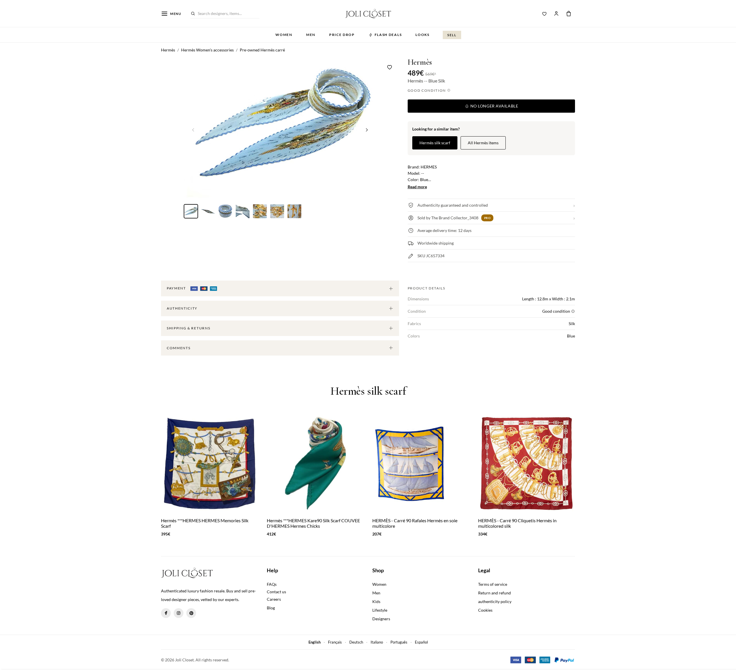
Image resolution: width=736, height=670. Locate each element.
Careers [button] (274, 599)
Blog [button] (271, 607)
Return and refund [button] (494, 592)
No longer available (493, 105)
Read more (417, 186)
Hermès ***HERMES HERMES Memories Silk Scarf (204, 523)
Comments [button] (178, 348)
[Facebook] (166, 613)
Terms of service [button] (492, 584)
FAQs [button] (272, 584)
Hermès (420, 62)
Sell (452, 35)
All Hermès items (483, 142)
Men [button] (310, 34)
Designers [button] (381, 618)
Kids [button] (376, 601)
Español (421, 642)
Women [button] (283, 34)
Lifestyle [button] (379, 610)
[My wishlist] (544, 13)
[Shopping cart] (568, 13)
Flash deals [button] (388, 34)
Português (398, 642)
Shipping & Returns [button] (188, 328)
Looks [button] (422, 34)
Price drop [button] (342, 34)
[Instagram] (178, 613)
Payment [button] (177, 288)
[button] (366, 129)
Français (335, 642)
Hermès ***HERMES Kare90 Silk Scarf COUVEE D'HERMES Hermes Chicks (313, 523)
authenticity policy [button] (494, 601)
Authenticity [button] (182, 308)
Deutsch (356, 642)
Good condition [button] (427, 90)
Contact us (276, 591)
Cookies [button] (485, 610)
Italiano (377, 642)
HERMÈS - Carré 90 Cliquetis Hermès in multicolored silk (517, 523)
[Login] (556, 13)
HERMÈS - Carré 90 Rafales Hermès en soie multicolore (414, 523)
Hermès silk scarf (434, 142)
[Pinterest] (191, 613)
